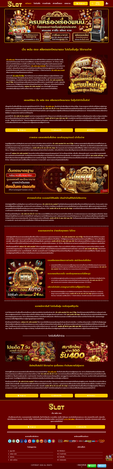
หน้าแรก (28, 3)
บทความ (67, 3)
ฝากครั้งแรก (57, 3)
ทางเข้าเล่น (46, 3)
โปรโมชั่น (37, 3)
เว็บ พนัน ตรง (56, 413)
